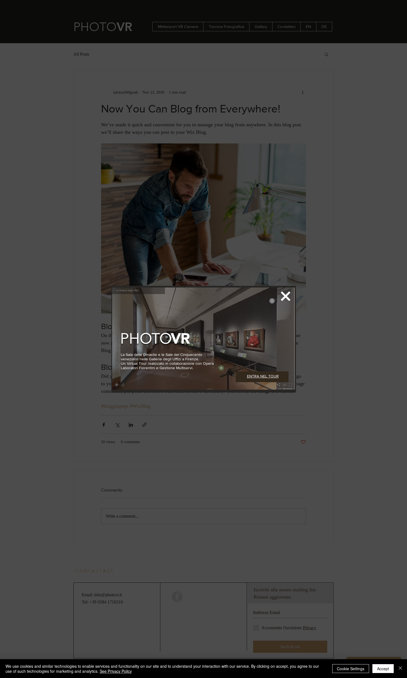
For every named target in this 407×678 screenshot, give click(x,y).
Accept (383, 668)
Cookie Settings (350, 668)
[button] (285, 296)
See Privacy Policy (116, 671)
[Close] (400, 669)
